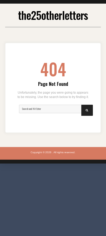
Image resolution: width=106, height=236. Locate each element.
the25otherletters (53, 15)
